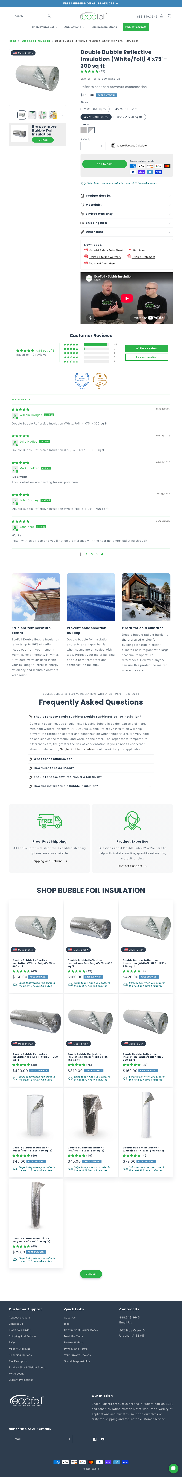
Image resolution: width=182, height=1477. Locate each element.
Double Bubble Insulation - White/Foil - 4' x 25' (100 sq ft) (143, 1149)
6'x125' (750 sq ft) (129, 116)
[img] (20, 409)
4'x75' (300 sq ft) (96, 116)
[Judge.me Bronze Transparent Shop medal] (100, 380)
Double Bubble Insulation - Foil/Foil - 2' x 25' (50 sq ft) (86, 1149)
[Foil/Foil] (85, 132)
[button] (44, 27)
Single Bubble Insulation (77, 749)
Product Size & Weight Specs (27, 1367)
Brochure (139, 250)
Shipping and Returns (47, 861)
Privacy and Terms (76, 1348)
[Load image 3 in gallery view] (42, 115)
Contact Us (16, 1323)
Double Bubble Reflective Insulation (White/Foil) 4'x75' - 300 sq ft (33, 963)
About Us (70, 1317)
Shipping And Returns (22, 1336)
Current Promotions (21, 1379)
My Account (16, 1373)
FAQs (12, 1342)
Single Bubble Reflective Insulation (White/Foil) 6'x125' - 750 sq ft (89, 1057)
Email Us (125, 1322)
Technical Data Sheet (102, 263)
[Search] (49, 16)
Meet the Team (73, 1336)
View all (91, 1274)
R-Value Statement (143, 256)
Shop (44, 139)
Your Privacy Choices (77, 1354)
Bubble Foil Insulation (36, 40)
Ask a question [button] (146, 357)
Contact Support (130, 866)
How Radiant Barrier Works (81, 1329)
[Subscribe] (69, 1439)
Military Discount (19, 1348)
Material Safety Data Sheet (106, 250)
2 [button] (86, 554)
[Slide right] (62, 115)
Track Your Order (20, 1329)
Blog (67, 1323)
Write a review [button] (146, 348)
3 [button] (92, 554)
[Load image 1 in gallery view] (22, 115)
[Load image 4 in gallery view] (53, 115)
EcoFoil (95, 1469)
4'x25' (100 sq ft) (127, 108)
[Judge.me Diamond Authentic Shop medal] (82, 380)
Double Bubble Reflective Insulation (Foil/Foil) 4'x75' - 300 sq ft (90, 963)
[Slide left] (13, 115)
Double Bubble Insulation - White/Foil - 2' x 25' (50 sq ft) (32, 1149)
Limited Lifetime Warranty (105, 256)
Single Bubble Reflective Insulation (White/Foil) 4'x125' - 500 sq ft (144, 1057)
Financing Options (20, 1354)
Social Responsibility (77, 1361)
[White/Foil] (92, 132)
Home (12, 40)
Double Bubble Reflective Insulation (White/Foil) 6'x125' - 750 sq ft (144, 963)
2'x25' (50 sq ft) (95, 108)
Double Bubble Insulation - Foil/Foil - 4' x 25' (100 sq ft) (31, 1240)
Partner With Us (74, 1342)
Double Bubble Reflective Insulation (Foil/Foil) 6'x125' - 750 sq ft (35, 1057)
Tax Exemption (18, 1361)
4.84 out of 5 (45, 350)
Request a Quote (19, 1317)
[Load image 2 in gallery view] (32, 115)
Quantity (85, 139)
